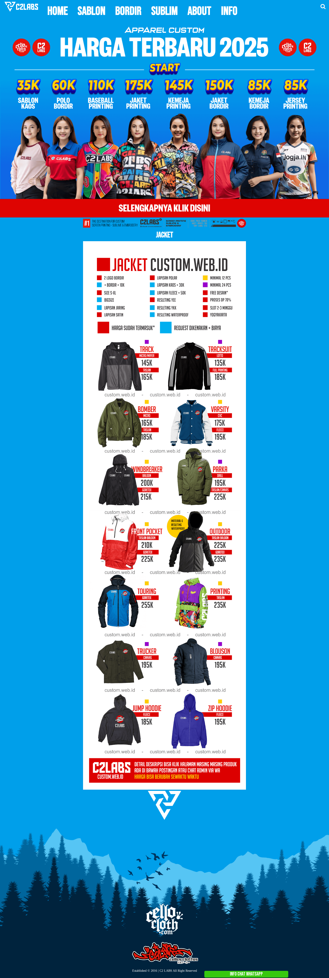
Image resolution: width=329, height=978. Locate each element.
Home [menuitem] (57, 11)
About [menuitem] (199, 11)
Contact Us (328, 824)
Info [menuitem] (229, 11)
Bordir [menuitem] (128, 11)
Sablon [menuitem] (91, 11)
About (322, 824)
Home (317, 824)
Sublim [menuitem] (164, 11)
